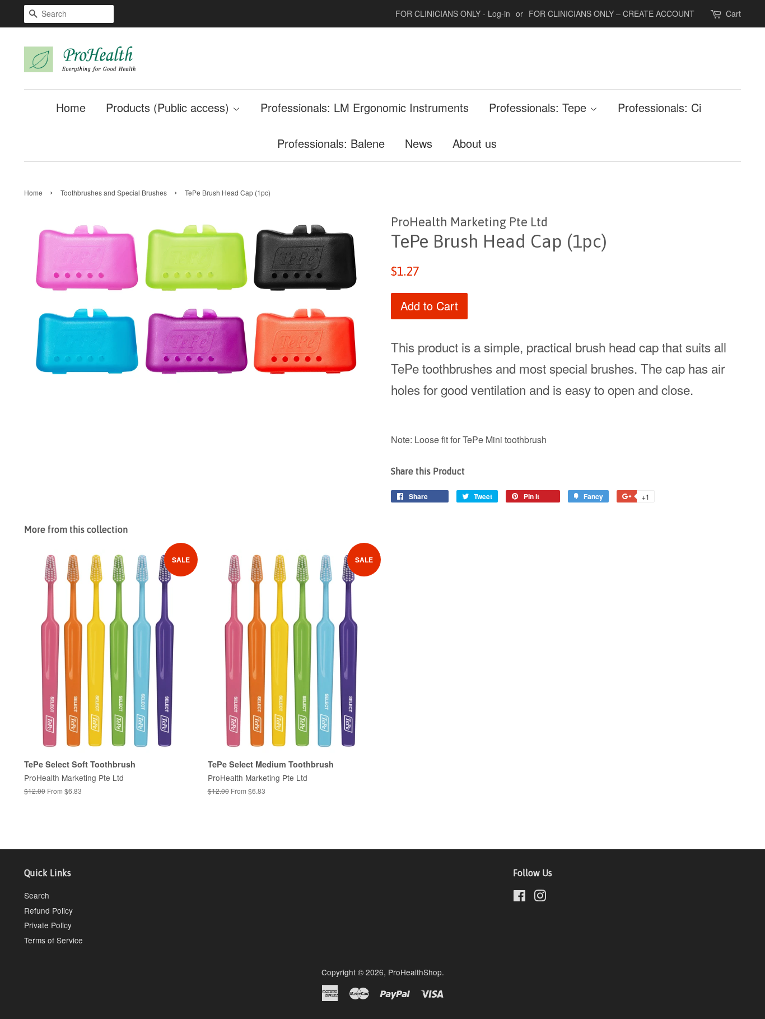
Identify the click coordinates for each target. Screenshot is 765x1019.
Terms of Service (53, 940)
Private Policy (48, 924)
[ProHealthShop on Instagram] (540, 897)
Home (71, 107)
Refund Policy (48, 910)
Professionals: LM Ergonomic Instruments (364, 107)
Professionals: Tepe (539, 107)
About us (475, 143)
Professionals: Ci (659, 107)
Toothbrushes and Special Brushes (113, 192)
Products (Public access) (169, 107)
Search (36, 895)
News (418, 143)
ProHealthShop (415, 972)
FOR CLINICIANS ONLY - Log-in (452, 13)
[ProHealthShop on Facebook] (519, 897)
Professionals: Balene (331, 143)
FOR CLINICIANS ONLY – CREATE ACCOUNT (611, 13)
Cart (733, 13)
